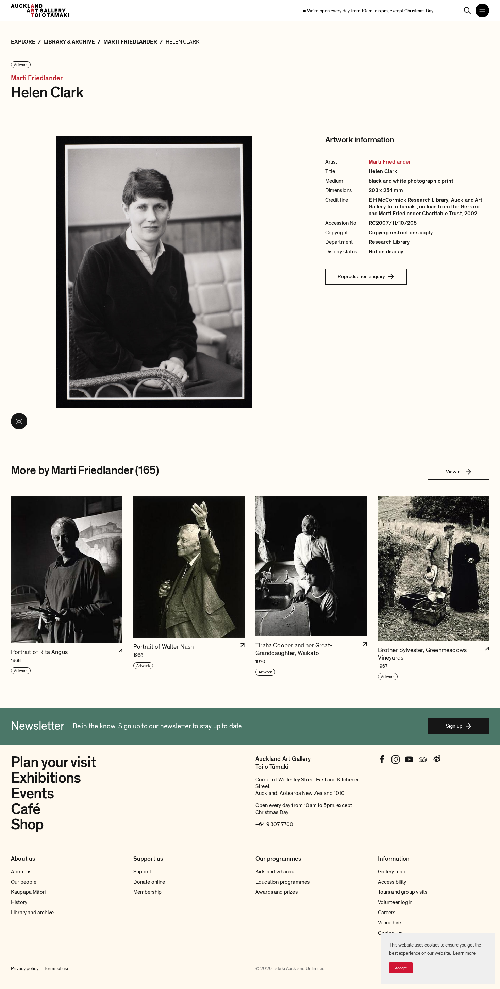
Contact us (390, 933)
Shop (27, 824)
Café (25, 809)
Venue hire (389, 922)
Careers (387, 912)
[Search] (467, 10)
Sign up (454, 725)
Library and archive (32, 912)
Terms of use (56, 968)
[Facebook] (382, 759)
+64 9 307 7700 (274, 824)
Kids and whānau (274, 871)
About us (21, 871)
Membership (147, 892)
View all (454, 471)
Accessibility (392, 882)
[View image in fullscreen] (19, 421)
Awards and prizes (276, 892)
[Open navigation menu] (482, 10)
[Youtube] (409, 759)
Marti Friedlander (37, 78)
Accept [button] (401, 968)
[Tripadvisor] (423, 759)
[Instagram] (395, 759)
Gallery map (392, 871)
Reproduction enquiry (361, 276)
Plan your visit (53, 762)
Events (32, 793)
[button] (66, 588)
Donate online (149, 882)
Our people (24, 882)
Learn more (464, 953)
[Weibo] (436, 759)
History (19, 902)
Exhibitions (46, 778)
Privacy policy (24, 968)
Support (142, 871)
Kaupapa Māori (28, 892)
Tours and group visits (403, 892)
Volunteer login (395, 902)
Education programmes (282, 882)
